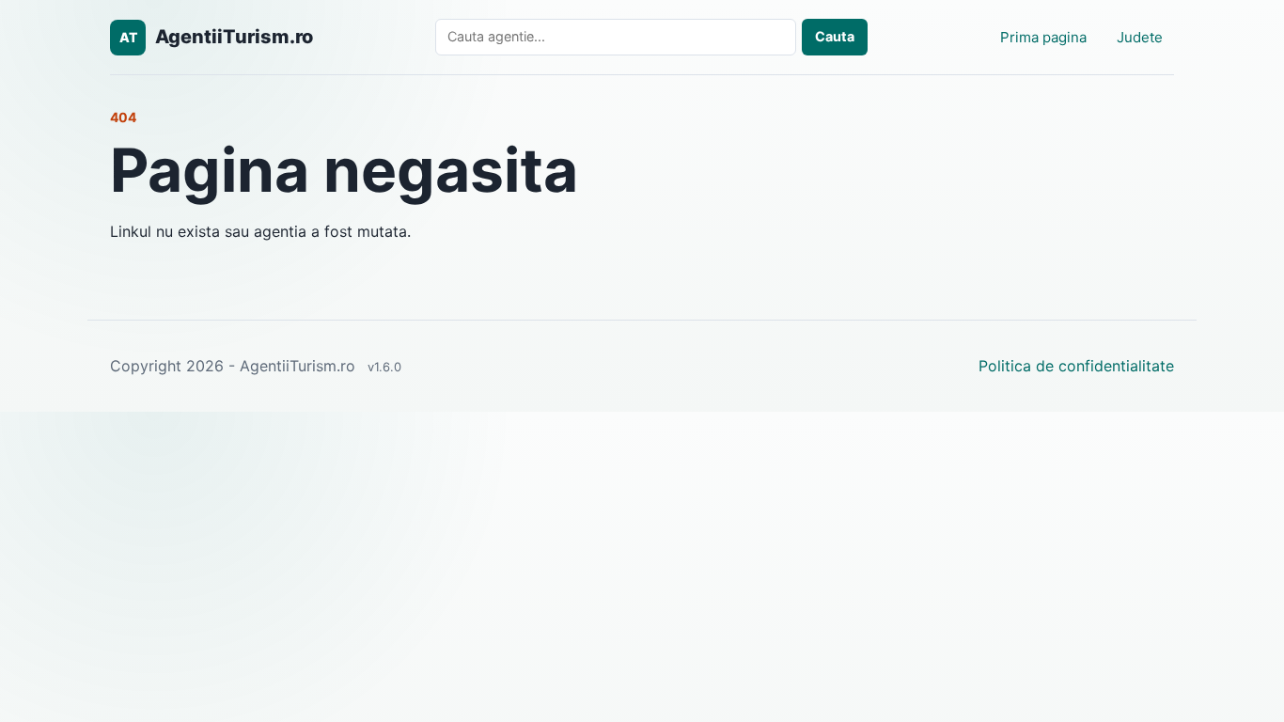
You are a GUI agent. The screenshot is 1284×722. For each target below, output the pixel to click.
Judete (1140, 37)
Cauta (834, 36)
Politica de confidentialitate (1076, 365)
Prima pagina (1043, 37)
